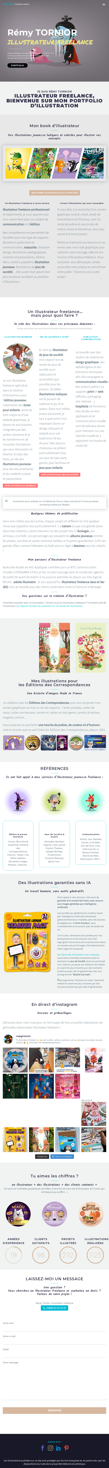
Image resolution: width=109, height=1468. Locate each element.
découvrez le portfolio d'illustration (55, 193)
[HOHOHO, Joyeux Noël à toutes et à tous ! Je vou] (41, 1086)
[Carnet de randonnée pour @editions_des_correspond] (41, 1139)
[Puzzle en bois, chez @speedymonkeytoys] (93, 1086)
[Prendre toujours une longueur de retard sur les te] (15, 1139)
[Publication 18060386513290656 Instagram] (15, 1086)
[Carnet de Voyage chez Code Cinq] (93, 1060)
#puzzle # (86, 1100)
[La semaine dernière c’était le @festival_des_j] (67, 1060)
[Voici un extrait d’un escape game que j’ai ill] (93, 1139)
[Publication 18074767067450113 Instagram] (15, 1060)
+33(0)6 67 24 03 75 (54, 1308)
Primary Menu (103, 5)
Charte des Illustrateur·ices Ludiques (79, 954)
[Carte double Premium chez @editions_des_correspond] (67, 1086)
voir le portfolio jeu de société (59, 474)
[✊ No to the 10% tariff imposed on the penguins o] (67, 1139)
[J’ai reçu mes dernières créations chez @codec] (41, 1060)
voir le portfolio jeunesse (20, 485)
